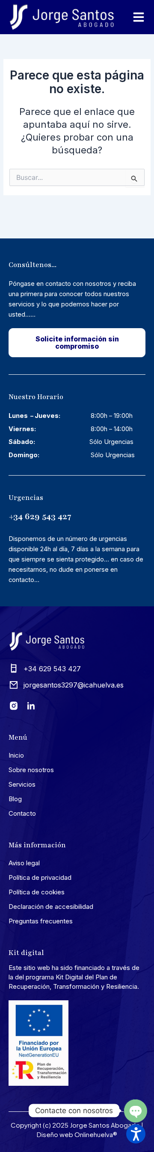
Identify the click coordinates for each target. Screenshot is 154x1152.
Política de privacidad (40, 877)
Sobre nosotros (31, 770)
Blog (15, 799)
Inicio (16, 755)
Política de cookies (37, 892)
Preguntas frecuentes (41, 921)
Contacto (22, 813)
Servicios (22, 784)
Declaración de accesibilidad (51, 906)
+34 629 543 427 (40, 516)
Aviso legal (24, 863)
